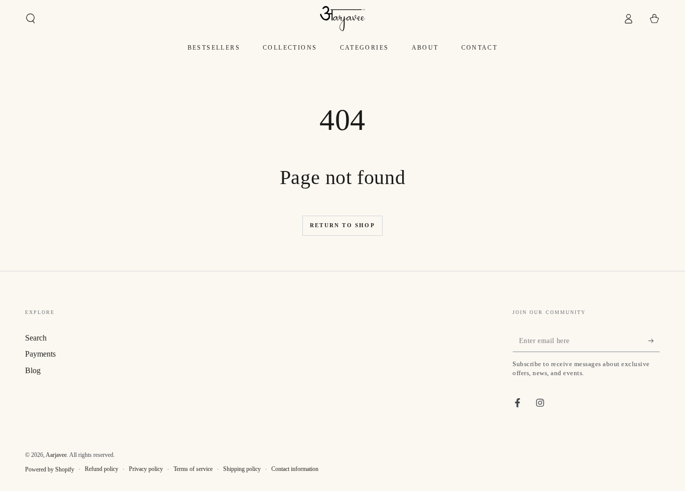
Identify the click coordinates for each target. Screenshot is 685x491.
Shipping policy (242, 468)
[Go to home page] (342, 18)
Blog (33, 370)
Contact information (294, 468)
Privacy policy (146, 468)
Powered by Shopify (49, 469)
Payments (40, 354)
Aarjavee (56, 454)
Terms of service (193, 468)
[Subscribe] (654, 341)
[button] (31, 19)
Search (36, 338)
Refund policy (101, 468)
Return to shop (342, 225)
